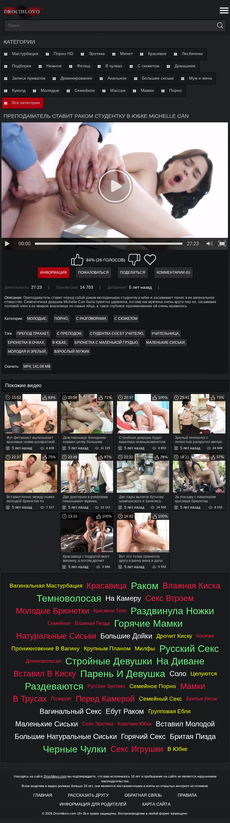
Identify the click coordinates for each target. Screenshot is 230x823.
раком (144, 586)
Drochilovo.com (55, 776)
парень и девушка (122, 674)
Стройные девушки (108, 661)
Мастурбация (25, 53)
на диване (180, 661)
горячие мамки (148, 623)
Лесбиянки (192, 53)
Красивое (157, 53)
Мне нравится (77, 260)
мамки (192, 686)
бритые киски (201, 698)
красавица (107, 585)
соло (178, 674)
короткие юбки (135, 723)
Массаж (117, 90)
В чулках (113, 65)
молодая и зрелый (27, 351)
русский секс (189, 648)
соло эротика (98, 723)
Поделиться (132, 272)
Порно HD (63, 53)
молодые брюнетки (52, 610)
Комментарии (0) (173, 272)
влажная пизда (92, 623)
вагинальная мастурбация (46, 585)
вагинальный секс (71, 711)
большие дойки (126, 636)
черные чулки (74, 749)
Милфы (145, 648)
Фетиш (83, 65)
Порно (175, 90)
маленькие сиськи (165, 342)
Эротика (97, 53)
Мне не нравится (134, 260)
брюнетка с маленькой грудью (106, 342)
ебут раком (125, 711)
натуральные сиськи (56, 636)
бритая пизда (193, 736)
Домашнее (185, 65)
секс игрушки (137, 749)
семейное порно (152, 686)
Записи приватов (28, 78)
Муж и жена (200, 78)
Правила (187, 795)
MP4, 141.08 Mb (36, 366)
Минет (126, 53)
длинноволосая (43, 661)
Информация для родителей (93, 804)
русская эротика (106, 686)
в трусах (30, 698)
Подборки (21, 65)
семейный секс (160, 699)
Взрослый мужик (71, 351)
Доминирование (76, 78)
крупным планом (107, 648)
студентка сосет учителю (116, 333)
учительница (165, 333)
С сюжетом (148, 65)
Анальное (117, 78)
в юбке (59, 342)
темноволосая (69, 598)
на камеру (123, 598)
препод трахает (33, 333)
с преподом (69, 333)
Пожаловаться (93, 272)
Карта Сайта (156, 804)
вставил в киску (44, 673)
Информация (53, 272)
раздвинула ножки (172, 611)
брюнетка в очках (26, 342)
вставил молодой (185, 724)
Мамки (147, 90)
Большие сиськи (158, 78)
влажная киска (191, 585)
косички (205, 635)
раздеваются (54, 686)
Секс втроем (169, 598)
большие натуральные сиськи (66, 736)
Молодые (50, 90)
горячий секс (143, 736)
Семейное (85, 90)
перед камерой (105, 698)
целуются (203, 673)
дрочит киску (174, 636)
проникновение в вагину (45, 648)
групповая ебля (169, 711)
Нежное (54, 65)
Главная (42, 795)
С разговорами (91, 319)
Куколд (18, 90)
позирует (61, 698)
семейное (59, 623)
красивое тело (109, 610)
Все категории (26, 102)
